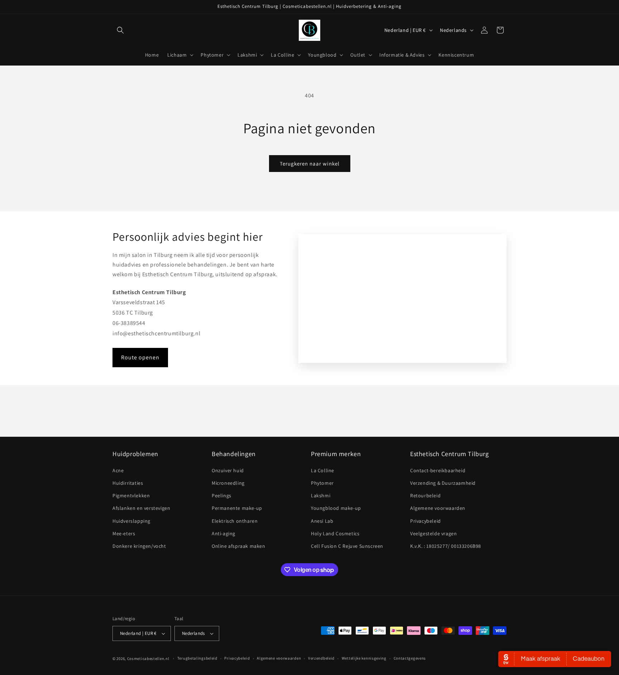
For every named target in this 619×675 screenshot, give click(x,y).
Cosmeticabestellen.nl (148, 658)
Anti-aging (223, 533)
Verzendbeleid (321, 658)
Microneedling (228, 483)
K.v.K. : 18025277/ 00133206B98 (445, 546)
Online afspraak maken (238, 546)
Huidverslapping (131, 521)
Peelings (221, 495)
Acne (118, 470)
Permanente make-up (237, 508)
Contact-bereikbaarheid (437, 470)
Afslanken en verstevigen (141, 508)
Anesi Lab (322, 521)
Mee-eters (123, 533)
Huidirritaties (127, 483)
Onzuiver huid (228, 470)
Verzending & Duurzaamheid (443, 483)
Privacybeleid (425, 521)
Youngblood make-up (336, 508)
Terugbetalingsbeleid (197, 658)
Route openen (140, 357)
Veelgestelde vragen (433, 533)
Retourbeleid (425, 495)
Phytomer (322, 483)
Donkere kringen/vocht (139, 546)
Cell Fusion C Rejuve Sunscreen (347, 546)
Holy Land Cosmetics (335, 533)
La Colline (322, 470)
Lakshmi (320, 495)
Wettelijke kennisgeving (364, 658)
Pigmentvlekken (131, 495)
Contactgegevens (410, 658)
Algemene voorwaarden (437, 508)
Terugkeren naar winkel (310, 163)
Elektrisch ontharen (235, 521)
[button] (120, 30)
